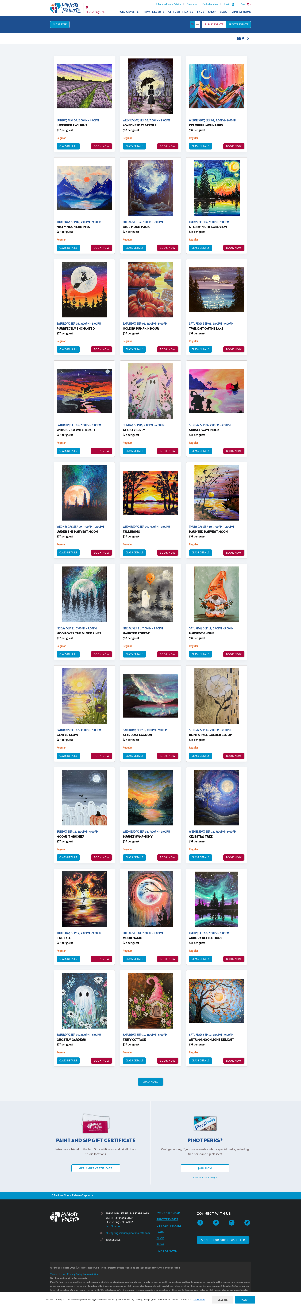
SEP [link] (241, 39)
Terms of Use (57, 1274)
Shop (212, 12)
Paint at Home (241, 12)
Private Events (153, 12)
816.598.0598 (113, 1239)
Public (214, 24)
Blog (223, 12)
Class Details (68, 146)
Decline (223, 1299)
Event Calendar (168, 1213)
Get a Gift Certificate (95, 1168)
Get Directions (114, 1226)
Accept (245, 1299)
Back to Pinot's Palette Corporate (73, 1195)
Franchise (192, 4)
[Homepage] (75, 1217)
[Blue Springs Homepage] (65, 8)
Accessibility (91, 1274)
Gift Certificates (180, 12)
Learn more (199, 1299)
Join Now (205, 1168)
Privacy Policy (74, 1274)
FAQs (200, 12)
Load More (150, 1081)
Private (238, 24)
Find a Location (210, 4)
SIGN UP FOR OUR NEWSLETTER (223, 1240)
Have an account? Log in (205, 1177)
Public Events (128, 12)
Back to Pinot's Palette (169, 4)
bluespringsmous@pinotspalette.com (128, 1233)
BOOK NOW (101, 146)
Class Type (60, 24)
